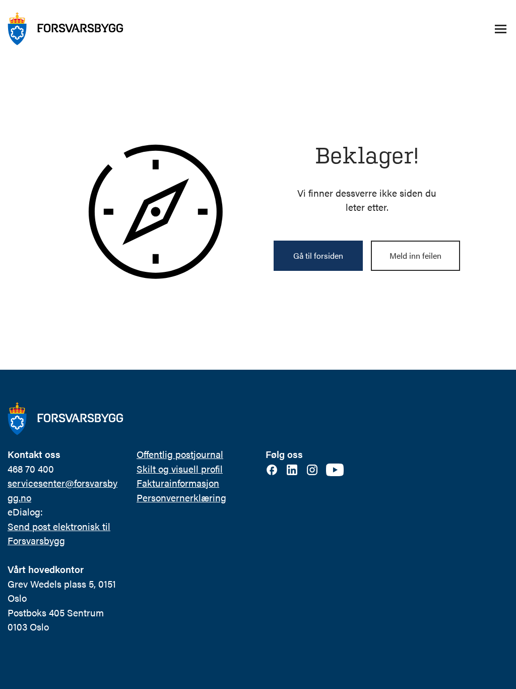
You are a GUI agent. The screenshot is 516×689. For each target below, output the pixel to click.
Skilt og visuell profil (180, 469)
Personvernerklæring (181, 497)
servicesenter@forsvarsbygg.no (62, 490)
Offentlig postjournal (180, 454)
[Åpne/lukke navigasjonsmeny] (500, 29)
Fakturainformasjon (178, 483)
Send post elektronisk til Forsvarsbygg (59, 534)
